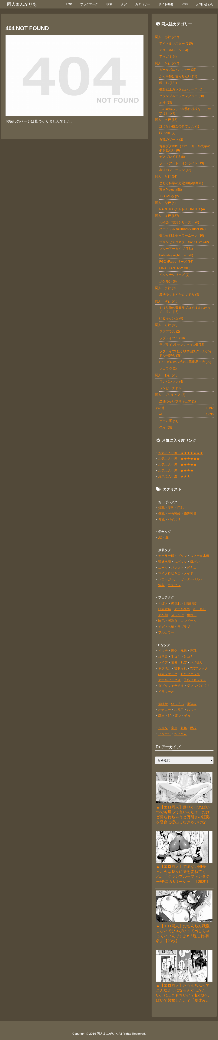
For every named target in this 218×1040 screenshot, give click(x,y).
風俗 (184, 650)
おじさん (180, 734)
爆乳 (161, 513)
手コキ (176, 656)
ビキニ (191, 567)
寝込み (191, 704)
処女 (187, 715)
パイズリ (174, 519)
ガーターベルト (192, 579)
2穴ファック (199, 668)
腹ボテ (191, 615)
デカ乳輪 (174, 513)
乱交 (184, 662)
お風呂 (179, 709)
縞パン (195, 561)
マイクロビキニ (169, 573)
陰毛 (161, 620)
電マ (178, 715)
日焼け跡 (190, 603)
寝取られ (180, 668)
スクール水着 (199, 555)
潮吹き (172, 620)
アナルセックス (169, 680)
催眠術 (163, 704)
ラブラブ (183, 626)
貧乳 (161, 507)
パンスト (177, 567)
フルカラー (166, 632)
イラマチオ (166, 691)
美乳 (171, 507)
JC (160, 537)
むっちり (199, 609)
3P (170, 715)
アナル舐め (182, 609)
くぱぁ (163, 603)
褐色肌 (176, 603)
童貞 (174, 728)
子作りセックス (195, 680)
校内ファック (167, 674)
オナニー (164, 709)
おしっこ (193, 709)
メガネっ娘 (166, 626)
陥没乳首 (190, 513)
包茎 (184, 728)
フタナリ (164, 734)
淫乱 (193, 650)
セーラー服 (166, 555)
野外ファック (190, 674)
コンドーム (188, 620)
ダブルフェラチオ (171, 685)
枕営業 (163, 656)
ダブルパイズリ (198, 685)
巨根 (193, 728)
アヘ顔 (163, 615)
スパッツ (180, 561)
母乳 (161, 519)
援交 (174, 650)
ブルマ (182, 555)
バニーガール (167, 579)
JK (167, 537)
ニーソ (163, 567)
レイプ (163, 662)
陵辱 (174, 662)
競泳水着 (164, 561)
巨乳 (180, 507)
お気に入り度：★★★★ (175, 470)
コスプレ (174, 585)
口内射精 (164, 609)
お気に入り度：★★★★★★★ (180, 453)
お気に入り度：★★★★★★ (179, 458)
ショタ (163, 728)
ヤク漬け (164, 668)
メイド (188, 573)
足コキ (188, 656)
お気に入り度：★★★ (174, 476)
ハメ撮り (196, 662)
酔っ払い (177, 704)
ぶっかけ (177, 615)
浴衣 (161, 585)
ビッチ (163, 650)
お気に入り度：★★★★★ (177, 464)
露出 (161, 715)
